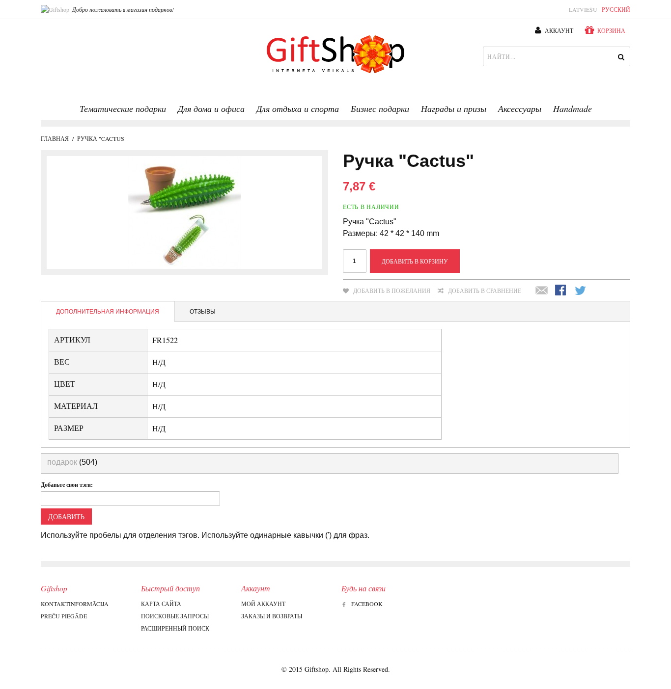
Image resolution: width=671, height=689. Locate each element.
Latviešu (583, 9)
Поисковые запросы (175, 616)
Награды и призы (453, 108)
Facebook (367, 604)
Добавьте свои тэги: (67, 484)
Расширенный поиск (175, 628)
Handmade (572, 108)
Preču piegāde (64, 616)
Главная (55, 138)
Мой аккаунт (263, 604)
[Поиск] (620, 56)
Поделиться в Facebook (561, 291)
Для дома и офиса (211, 108)
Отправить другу (541, 291)
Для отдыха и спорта (297, 108)
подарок (62, 462)
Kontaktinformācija (75, 604)
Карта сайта (161, 604)
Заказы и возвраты (271, 616)
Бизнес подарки (380, 108)
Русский (616, 9)
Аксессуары (519, 108)
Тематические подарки (123, 108)
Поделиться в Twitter (581, 291)
